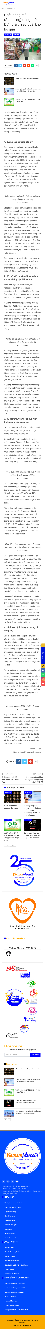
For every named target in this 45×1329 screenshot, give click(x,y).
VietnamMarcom (27, 1325)
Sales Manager (10, 1220)
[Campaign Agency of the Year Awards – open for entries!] (32, 825)
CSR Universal (9, 1269)
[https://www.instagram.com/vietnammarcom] (43, 679)
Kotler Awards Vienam (12, 1261)
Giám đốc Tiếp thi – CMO (13, 1207)
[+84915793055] (43, 666)
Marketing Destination (12, 1274)
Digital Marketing (10, 1211)
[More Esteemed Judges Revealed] (9, 81)
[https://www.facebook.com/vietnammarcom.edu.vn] (43, 670)
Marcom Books (10, 1256)
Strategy (16, 34)
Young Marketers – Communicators (16, 1310)
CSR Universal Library (12, 1305)
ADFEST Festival (10, 1296)
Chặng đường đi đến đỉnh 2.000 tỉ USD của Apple (10, 779)
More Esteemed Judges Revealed (27, 78)
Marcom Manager (10, 1225)
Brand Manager (10, 1216)
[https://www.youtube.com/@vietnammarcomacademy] (43, 683)
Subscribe (35, 1054)
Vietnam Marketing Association (15, 1283)
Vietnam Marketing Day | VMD (14, 1292)
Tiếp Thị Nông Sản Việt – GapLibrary (16, 1265)
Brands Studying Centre (12, 1252)
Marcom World (9, 1247)
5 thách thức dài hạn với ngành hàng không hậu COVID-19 (34, 779)
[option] (22, 1093)
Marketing (8, 34)
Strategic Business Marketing (13, 1203)
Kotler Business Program (13, 1238)
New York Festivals (11, 1301)
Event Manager (10, 1233)
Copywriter (8, 1229)
